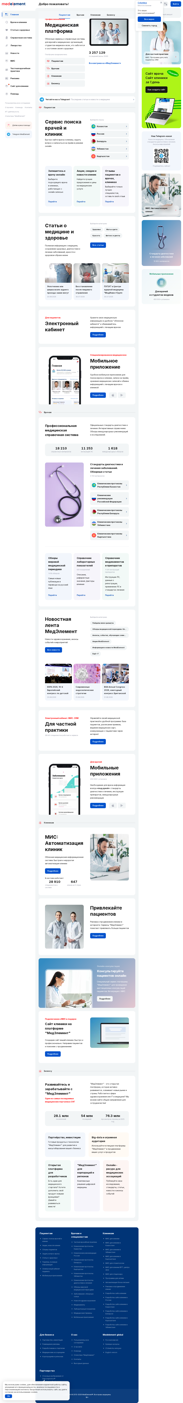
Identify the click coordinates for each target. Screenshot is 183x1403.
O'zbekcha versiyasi (113, 1348)
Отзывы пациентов (49, 1250)
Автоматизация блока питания (117, 1282)
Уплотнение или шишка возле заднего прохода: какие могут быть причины (58, 289)
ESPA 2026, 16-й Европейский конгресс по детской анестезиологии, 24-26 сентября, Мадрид (58, 690)
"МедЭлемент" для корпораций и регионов (87, 1171)
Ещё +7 (95, 654)
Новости (14, 53)
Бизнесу (111, 15)
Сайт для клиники (19, 86)
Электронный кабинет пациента (51, 1270)
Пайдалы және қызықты (103, 623)
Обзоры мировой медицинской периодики (84, 1288)
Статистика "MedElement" (15, 116)
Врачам (80, 15)
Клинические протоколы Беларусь (83, 1261)
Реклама (14, 78)
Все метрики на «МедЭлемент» (105, 63)
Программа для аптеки (114, 1278)
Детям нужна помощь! (21, 125)
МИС (12, 61)
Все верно (149, 19)
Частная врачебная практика (20, 69)
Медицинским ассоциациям (53, 1352)
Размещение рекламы (51, 1344)
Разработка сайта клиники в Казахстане (116, 1305)
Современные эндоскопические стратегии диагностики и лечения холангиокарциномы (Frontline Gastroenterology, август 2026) (86, 690)
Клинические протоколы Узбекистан (83, 1274)
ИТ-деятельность (12, 112)
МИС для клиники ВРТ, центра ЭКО (117, 1268)
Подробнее (98, 335)
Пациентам (64, 15)
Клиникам (95, 15)
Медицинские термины (83, 1313)
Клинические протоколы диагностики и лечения (83, 1281)
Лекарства (15, 45)
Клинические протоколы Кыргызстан (83, 1268)
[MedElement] (18, 4)
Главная (14, 14)
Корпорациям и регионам (52, 1357)
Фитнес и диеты (113, 236)
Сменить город (149, 25)
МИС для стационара (113, 1274)
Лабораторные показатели (84, 1309)
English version (111, 1352)
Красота (96, 236)
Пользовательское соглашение (17, 103)
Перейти (52, 201)
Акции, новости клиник (51, 1245)
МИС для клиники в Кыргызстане (113, 1257)
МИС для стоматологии (114, 1263)
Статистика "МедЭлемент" (84, 1355)
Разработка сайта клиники (115, 1293)
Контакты (28, 107)
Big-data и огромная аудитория (104, 1139)
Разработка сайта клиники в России (116, 1298)
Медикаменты (79, 1305)
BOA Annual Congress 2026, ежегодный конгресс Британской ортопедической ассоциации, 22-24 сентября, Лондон (115, 690)
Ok (8, 1396)
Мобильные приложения (52, 1276)
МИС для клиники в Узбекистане (113, 1251)
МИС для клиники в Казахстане (113, 1244)
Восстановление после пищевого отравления (84, 289)
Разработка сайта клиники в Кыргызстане (116, 1319)
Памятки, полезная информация (49, 1263)
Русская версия (111, 1340)
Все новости (53, 650)
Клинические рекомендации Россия (85, 1254)
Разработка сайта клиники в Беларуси (116, 1312)
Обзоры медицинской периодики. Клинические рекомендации (110, 629)
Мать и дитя (111, 229)
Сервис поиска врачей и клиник (52, 1240)
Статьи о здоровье (20, 30)
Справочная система (21, 38)
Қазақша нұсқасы (112, 1344)
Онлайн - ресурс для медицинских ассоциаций (114, 1171)
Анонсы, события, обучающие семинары (110, 635)
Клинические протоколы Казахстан (83, 1247)
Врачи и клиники (18, 22)
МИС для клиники (112, 1239)
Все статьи (98, 245)
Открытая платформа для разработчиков (57, 1171)
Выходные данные (81, 1363)
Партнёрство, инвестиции (64, 1137)
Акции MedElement (100, 641)
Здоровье (96, 229)
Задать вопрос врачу (51, 1254)
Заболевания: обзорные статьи (83, 1295)
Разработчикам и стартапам (53, 1348)
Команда (19, 107)
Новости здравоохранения (85, 1301)
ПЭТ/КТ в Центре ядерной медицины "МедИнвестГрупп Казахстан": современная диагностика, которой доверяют (115, 289)
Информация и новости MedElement (108, 648)
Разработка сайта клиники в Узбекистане (116, 1326)
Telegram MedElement (21, 134)
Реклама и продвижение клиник (115, 1288)
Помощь (14, 94)
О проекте (9, 107)
